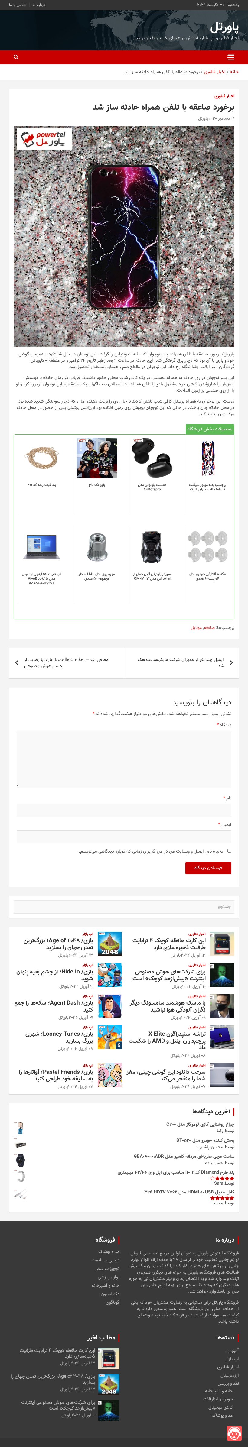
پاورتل (224, 27)
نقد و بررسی (228, 1384)
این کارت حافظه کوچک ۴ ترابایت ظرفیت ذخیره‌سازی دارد (169, 944)
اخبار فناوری (224, 97)
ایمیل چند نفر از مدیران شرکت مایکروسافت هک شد (181, 663)
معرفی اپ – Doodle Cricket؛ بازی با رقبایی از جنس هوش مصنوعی (66, 663)
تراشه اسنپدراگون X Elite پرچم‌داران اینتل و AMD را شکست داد (167, 1041)
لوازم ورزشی (108, 1277)
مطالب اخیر (101, 1338)
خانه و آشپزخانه (105, 1286)
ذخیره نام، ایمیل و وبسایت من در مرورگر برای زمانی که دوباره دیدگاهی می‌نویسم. (151, 851)
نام (227, 798)
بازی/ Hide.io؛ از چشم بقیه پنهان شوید (54, 975)
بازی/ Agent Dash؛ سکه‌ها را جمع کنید (53, 1007)
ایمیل (224, 825)
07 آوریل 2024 (193, 1087)
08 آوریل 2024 (193, 1056)
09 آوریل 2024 (193, 1018)
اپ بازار (88, 934)
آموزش (232, 1351)
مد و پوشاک (108, 1252)
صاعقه (209, 628)
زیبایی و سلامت (105, 1260)
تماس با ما (17, 5)
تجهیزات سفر (107, 1269)
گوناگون (112, 1303)
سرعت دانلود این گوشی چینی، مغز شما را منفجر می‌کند (166, 1076)
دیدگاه (224, 725)
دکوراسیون (110, 1294)
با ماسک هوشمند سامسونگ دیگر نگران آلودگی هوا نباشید (168, 1007)
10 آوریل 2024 (194, 986)
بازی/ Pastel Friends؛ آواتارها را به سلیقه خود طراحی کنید (56, 1076)
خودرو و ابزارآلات (218, 1399)
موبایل (196, 628)
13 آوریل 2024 (193, 955)
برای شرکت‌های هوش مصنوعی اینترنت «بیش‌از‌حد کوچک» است (169, 975)
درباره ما (39, 5)
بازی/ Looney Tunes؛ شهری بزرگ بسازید (59, 1038)
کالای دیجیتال (220, 1407)
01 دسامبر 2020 (221, 118)
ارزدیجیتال (229, 1375)
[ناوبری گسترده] (231, 57)
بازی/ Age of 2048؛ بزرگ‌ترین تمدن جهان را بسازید (58, 944)
